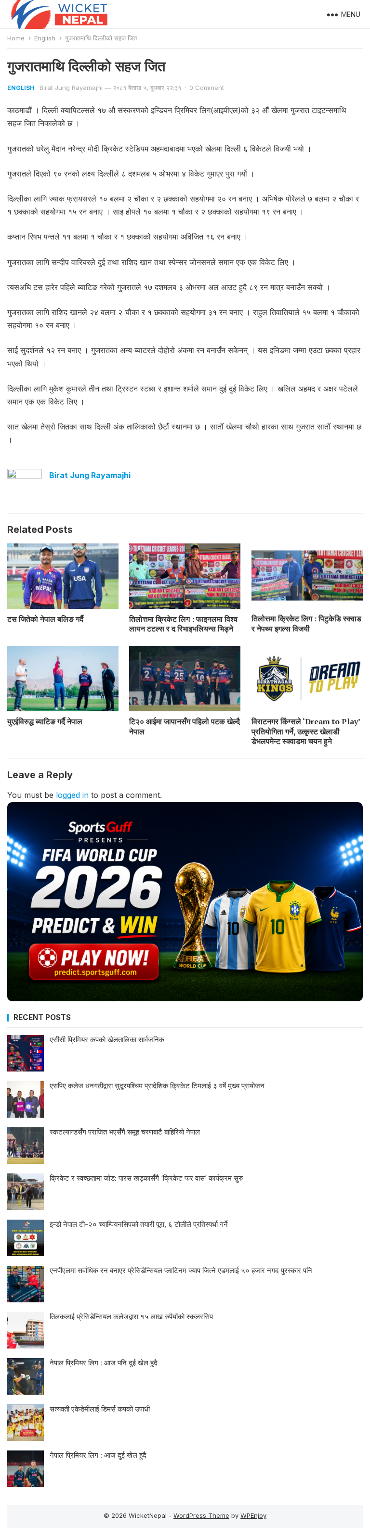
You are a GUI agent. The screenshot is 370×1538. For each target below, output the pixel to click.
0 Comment (206, 87)
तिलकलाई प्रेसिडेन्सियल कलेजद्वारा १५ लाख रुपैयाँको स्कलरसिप (131, 1316)
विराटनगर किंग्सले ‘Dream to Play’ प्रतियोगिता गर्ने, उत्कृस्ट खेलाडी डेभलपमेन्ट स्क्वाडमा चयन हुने (305, 731)
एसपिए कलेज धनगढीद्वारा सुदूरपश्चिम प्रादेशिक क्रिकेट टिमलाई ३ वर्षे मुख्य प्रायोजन (157, 1085)
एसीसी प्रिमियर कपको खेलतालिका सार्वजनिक (107, 1039)
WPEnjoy (253, 1515)
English (44, 38)
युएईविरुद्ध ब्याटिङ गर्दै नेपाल (44, 721)
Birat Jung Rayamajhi (71, 87)
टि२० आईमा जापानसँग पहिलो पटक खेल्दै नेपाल (184, 726)
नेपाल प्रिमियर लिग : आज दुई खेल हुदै (98, 1455)
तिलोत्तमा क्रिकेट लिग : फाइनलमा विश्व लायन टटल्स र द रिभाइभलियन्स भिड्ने (183, 624)
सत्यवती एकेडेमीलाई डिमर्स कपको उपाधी (100, 1408)
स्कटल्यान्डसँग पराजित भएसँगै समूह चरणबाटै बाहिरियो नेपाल (125, 1131)
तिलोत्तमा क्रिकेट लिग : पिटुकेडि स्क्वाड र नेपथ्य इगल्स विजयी (306, 623)
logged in (72, 795)
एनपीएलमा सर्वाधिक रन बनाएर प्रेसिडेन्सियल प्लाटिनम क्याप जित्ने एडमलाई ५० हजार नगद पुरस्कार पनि (181, 1270)
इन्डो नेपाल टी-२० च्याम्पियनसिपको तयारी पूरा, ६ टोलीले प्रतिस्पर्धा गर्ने (139, 1224)
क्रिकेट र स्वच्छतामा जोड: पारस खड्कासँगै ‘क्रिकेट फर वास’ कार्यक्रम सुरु (146, 1178)
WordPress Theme (201, 1515)
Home (16, 38)
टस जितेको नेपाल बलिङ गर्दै (45, 619)
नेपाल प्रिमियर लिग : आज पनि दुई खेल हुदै (104, 1362)
